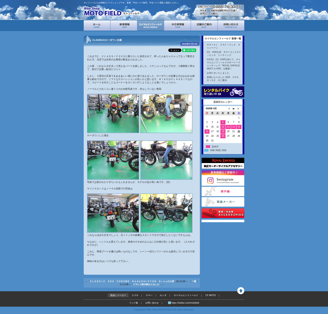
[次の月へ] (238, 108)
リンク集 (133, 303)
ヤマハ (149, 295)
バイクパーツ (223, 213)
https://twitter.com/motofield (185, 303)
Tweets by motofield (212, 221)
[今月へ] (233, 108)
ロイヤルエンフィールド (150, 25)
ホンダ (163, 295)
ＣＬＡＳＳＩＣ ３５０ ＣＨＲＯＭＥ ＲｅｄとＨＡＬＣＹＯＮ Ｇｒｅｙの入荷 (132, 281)
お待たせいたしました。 (219, 73)
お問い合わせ (231, 25)
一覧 (194, 281)
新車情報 (124, 25)
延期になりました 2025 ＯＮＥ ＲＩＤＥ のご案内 (224, 79)
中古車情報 (177, 25)
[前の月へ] (228, 108)
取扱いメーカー (223, 202)
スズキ (135, 295)
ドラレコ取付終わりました (146, 284)
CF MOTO (211, 295)
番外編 (223, 191)
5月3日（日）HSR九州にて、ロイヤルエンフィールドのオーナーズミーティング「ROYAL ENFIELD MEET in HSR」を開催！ (224, 64)
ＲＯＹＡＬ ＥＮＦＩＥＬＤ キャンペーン (223, 46)
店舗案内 (204, 25)
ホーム (97, 25)
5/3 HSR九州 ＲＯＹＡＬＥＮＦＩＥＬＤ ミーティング (224, 53)
